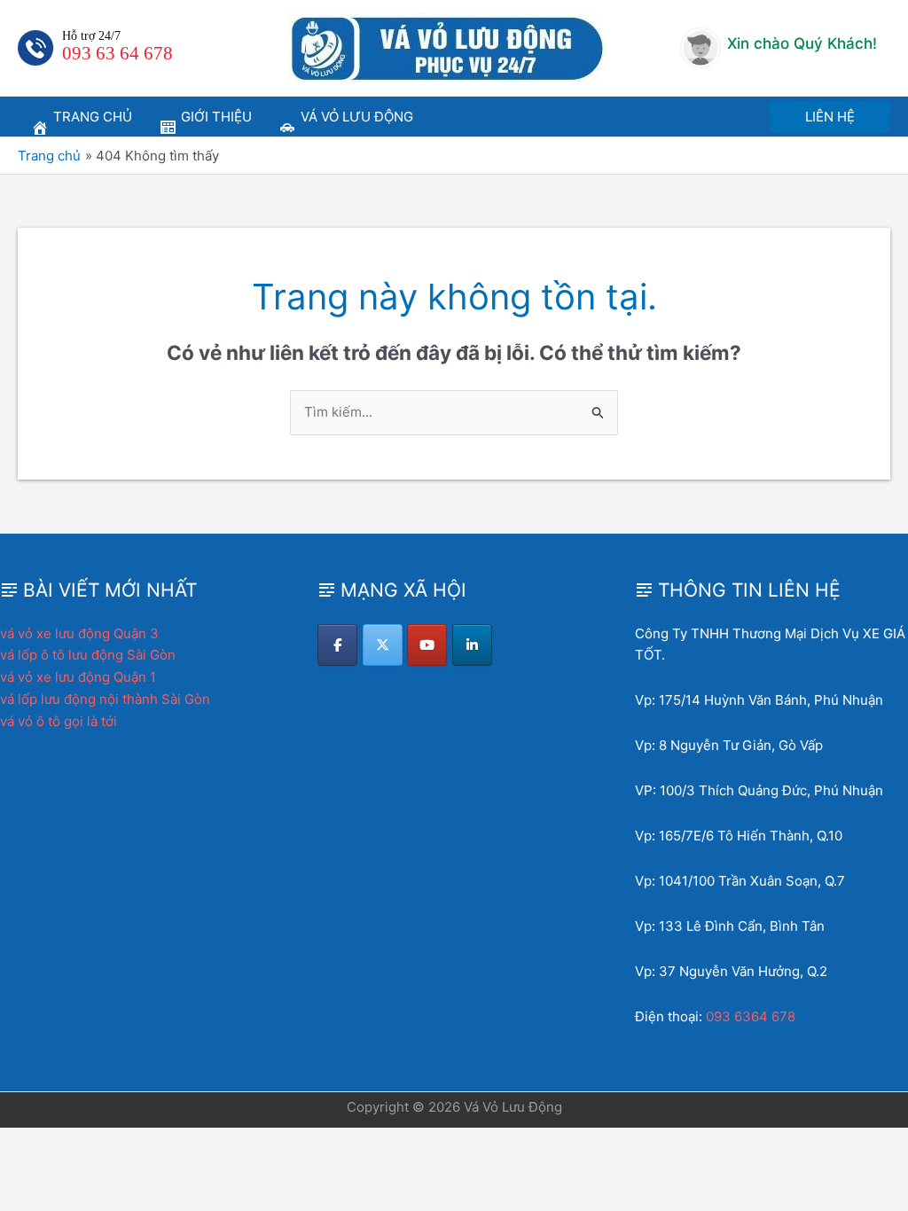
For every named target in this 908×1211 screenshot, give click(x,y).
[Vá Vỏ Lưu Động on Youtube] (427, 645)
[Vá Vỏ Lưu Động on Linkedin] (472, 645)
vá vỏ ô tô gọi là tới (58, 721)
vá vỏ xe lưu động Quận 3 (79, 633)
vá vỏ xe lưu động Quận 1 (78, 676)
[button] (830, 116)
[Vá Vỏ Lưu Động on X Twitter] (383, 645)
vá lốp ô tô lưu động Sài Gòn (88, 654)
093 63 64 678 (117, 53)
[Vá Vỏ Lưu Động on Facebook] (337, 645)
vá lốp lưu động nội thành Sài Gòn (105, 699)
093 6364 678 (750, 1016)
